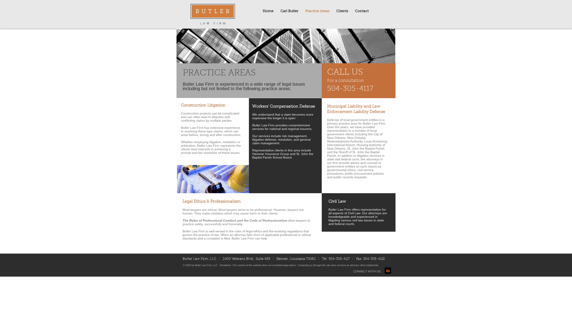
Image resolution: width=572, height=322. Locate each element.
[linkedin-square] (388, 270)
